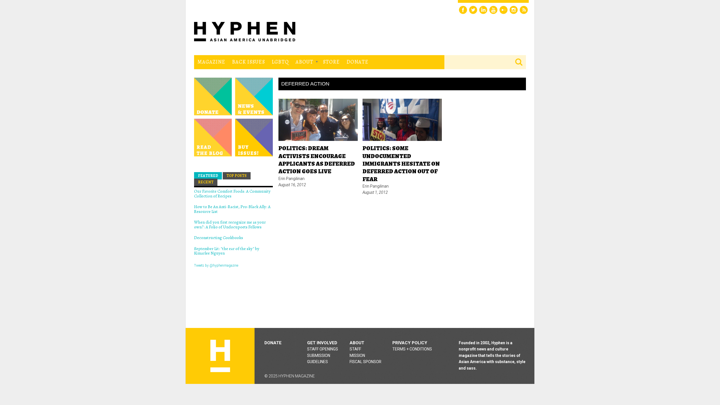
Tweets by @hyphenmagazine (216, 265)
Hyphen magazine (220, 356)
